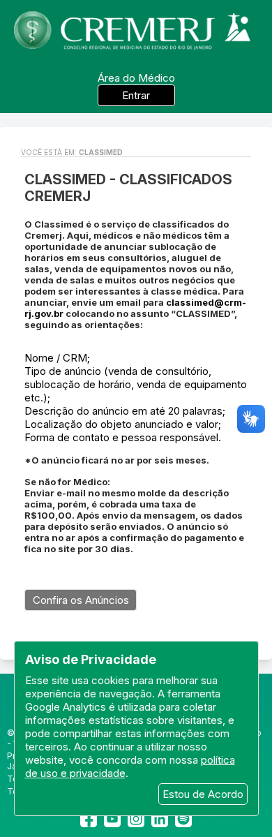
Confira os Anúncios (81, 600)
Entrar (136, 95)
